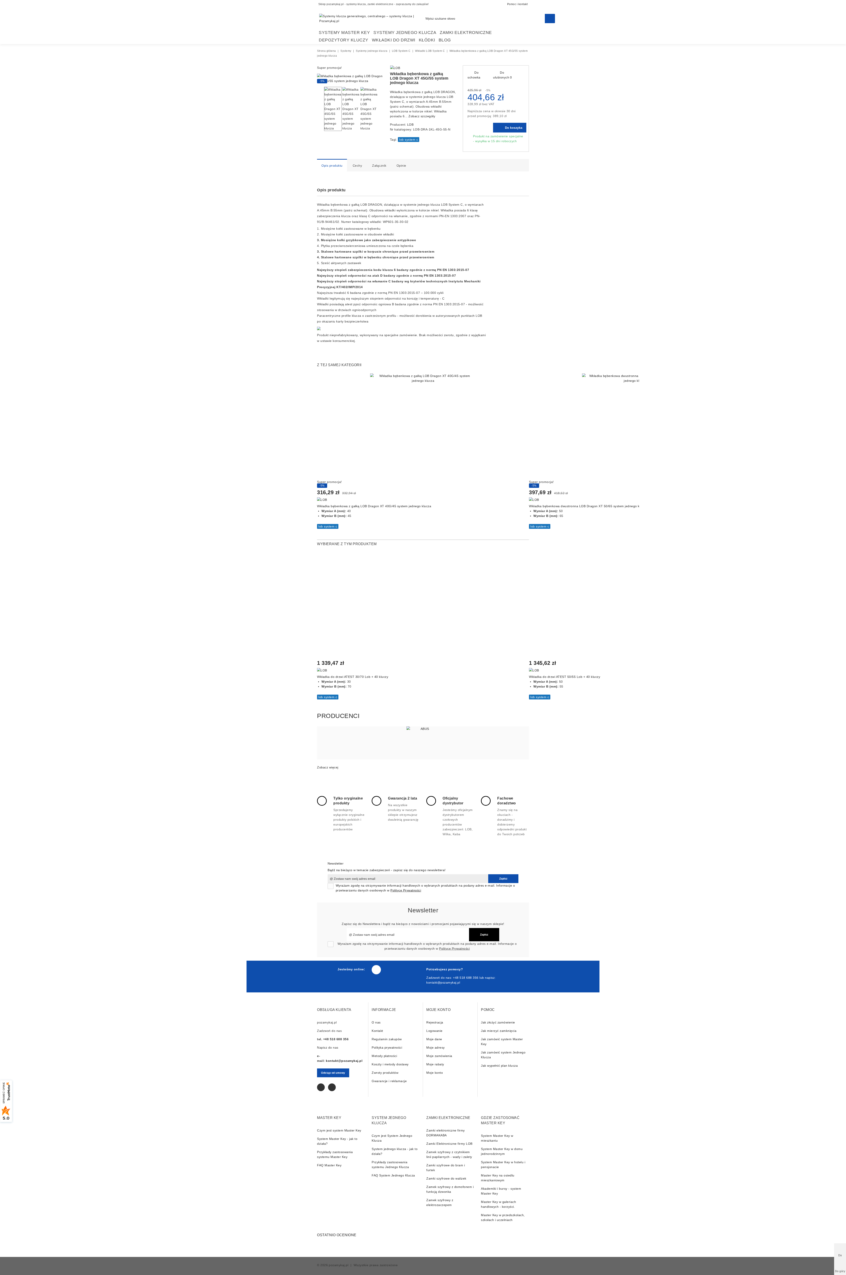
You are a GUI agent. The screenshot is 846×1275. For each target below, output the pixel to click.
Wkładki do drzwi (393, 40)
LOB (410, 124)
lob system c (408, 139)
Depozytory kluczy (343, 40)
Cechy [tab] (357, 165)
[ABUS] (423, 742)
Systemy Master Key (344, 32)
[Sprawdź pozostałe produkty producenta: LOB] (395, 68)
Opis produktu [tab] (332, 165)
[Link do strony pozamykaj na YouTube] (332, 1087)
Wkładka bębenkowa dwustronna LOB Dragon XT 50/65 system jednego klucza (588, 506)
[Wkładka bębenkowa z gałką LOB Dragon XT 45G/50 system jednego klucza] (445, 68)
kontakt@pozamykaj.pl (443, 982)
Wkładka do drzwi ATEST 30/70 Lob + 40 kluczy (352, 677)
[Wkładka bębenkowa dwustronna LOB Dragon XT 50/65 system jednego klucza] (635, 426)
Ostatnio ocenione (336, 1235)
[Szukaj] (550, 18)
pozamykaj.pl (338, 1265)
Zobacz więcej (327, 767)
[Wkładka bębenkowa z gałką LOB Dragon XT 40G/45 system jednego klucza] (423, 426)
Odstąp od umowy (333, 1072)
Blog (445, 40)
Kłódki (427, 40)
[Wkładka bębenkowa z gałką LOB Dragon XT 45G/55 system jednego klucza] (350, 81)
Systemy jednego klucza (404, 32)
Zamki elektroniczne (466, 32)
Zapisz (503, 878)
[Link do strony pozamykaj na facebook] (376, 969)
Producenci (338, 715)
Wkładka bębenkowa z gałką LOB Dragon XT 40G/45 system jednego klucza (374, 506)
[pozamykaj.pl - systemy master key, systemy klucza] (372, 18)
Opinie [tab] (401, 165)
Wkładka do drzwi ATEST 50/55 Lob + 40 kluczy (564, 677)
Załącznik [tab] (379, 165)
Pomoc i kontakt (517, 4)
